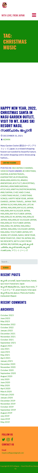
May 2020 (5, 385)
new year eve (8, 238)
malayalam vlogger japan (15, 210)
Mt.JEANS (12, 235)
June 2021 (5, 352)
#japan (4, 174)
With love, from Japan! (13, 15)
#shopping (28, 183)
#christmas (29, 171)
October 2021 (7, 339)
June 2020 (5, 382)
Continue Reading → (10, 163)
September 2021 (8, 342)
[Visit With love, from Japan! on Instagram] (8, 440)
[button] (35, 15)
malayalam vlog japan (20, 207)
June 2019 (5, 419)
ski (33, 238)
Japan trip (30, 201)
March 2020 (6, 391)
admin (6, 139)
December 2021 (8, 333)
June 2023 (5, 318)
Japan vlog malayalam (13, 204)
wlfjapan (13, 244)
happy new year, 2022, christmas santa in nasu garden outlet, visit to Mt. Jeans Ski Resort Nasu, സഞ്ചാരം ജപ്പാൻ (18, 119)
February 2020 (7, 394)
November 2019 (8, 403)
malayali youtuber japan (15, 232)
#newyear (6, 183)
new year (30, 235)
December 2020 (8, 364)
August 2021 (6, 345)
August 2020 (6, 376)
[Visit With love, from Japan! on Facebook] (12, 440)
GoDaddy (20, 468)
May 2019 (5, 422)
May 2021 (5, 355)
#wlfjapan (6, 192)
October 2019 (7, 406)
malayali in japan (10, 226)
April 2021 (5, 358)
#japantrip (7, 177)
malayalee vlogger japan (22, 220)
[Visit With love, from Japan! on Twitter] (3, 440)
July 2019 (5, 416)
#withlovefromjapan (23, 189)
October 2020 (7, 370)
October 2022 (7, 327)
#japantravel (17, 174)
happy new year (17, 198)
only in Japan (23, 238)
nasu (21, 235)
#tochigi (5, 189)
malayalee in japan (11, 216)
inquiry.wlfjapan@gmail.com (13, 453)
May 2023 (5, 321)
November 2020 (8, 367)
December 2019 (8, 400)
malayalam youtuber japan (16, 213)
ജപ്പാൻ (22, 244)
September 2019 (8, 410)
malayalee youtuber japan (15, 223)
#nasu (24, 180)
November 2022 (8, 324)
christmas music (10, 195)
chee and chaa (21, 192)
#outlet (17, 183)
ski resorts (7, 241)
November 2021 (8, 336)
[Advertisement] (19, 86)
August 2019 (6, 413)
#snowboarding (18, 186)
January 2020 (7, 397)
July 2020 (5, 379)
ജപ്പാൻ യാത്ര (15, 247)
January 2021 (7, 361)
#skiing (5, 186)
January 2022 (7, 330)
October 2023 (7, 315)
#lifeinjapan (20, 177)
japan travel (16, 201)
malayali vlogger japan (21, 229)
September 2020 (8, 373)
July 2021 (5, 349)
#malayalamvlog (10, 180)
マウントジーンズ (20, 250)
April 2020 (5, 388)
